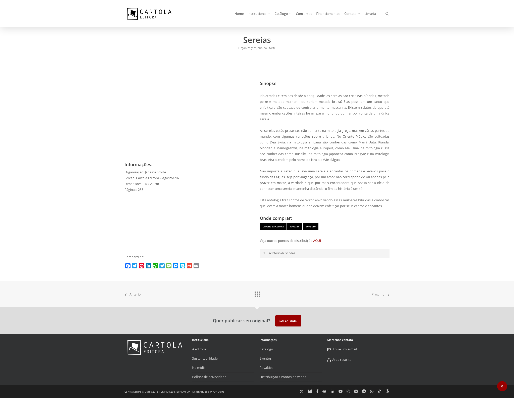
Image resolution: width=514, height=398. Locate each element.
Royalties (266, 367)
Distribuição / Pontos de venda (283, 377)
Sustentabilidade (205, 358)
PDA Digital (218, 391)
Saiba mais (288, 320)
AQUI (317, 240)
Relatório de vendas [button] (281, 253)
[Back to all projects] (257, 293)
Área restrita (341, 359)
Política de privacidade (209, 377)
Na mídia (199, 367)
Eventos (266, 358)
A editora (199, 349)
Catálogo (266, 349)
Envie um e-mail (345, 349)
